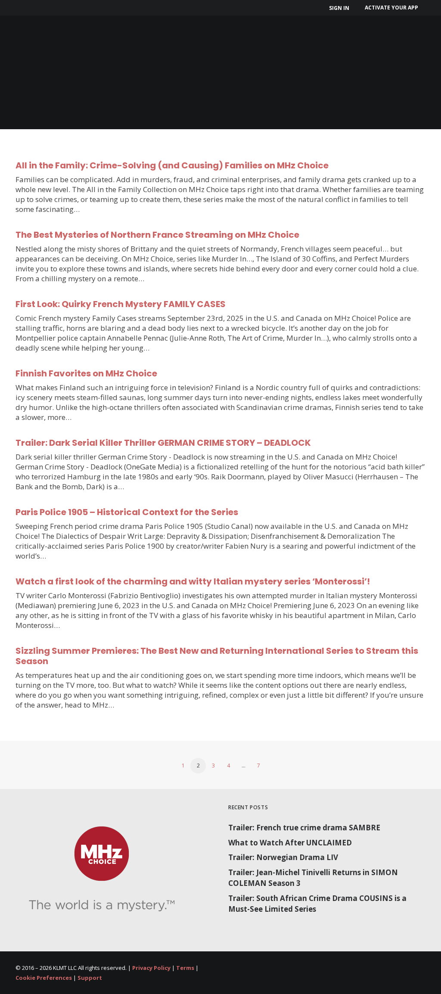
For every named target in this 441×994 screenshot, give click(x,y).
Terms (185, 968)
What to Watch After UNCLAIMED (290, 843)
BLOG (371, 38)
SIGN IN (339, 8)
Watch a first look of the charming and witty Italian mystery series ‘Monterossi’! (193, 581)
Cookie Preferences (44, 978)
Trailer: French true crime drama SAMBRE (304, 827)
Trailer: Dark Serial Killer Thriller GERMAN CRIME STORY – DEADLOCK (163, 443)
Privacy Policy (151, 968)
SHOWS (120, 38)
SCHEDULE (175, 38)
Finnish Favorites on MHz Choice (86, 373)
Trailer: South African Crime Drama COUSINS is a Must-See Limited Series (317, 903)
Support (90, 978)
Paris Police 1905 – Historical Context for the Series (127, 512)
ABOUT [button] (71, 38)
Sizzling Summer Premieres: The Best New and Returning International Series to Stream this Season (217, 656)
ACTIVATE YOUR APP (391, 7)
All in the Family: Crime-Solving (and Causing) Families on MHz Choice (172, 165)
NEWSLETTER (324, 38)
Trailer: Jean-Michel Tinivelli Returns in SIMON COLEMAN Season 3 (313, 877)
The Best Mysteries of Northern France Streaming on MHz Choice (157, 235)
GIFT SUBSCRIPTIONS (247, 38)
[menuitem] (340, 8)
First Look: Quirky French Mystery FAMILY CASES (121, 304)
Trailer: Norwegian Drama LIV (283, 857)
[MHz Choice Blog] (26, 38)
